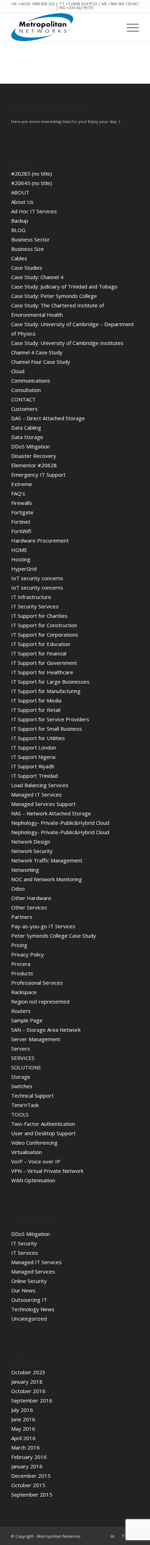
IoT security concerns (37, 578)
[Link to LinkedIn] (112, 1536)
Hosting (20, 559)
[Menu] (129, 27)
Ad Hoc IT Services (34, 211)
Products (22, 973)
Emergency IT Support (38, 474)
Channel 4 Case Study (36, 352)
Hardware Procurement (40, 540)
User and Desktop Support (43, 1133)
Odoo (18, 888)
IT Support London (33, 747)
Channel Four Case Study (40, 361)
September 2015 (31, 1494)
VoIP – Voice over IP (35, 1161)
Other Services (29, 907)
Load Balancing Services (39, 785)
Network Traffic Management (46, 860)
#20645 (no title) (31, 182)
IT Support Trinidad (34, 775)
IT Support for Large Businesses (50, 681)
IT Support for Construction (44, 625)
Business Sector (30, 239)
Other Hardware (31, 897)
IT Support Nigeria (33, 756)
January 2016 (27, 1466)
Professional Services (37, 982)
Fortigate (22, 512)
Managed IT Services (36, 794)
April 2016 (23, 1438)
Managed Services (33, 1271)
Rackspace (24, 992)
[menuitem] (129, 27)
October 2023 (28, 1372)
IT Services (24, 1252)
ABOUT (20, 192)
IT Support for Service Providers (50, 719)
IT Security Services (35, 606)
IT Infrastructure (31, 596)
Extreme (21, 484)
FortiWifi (21, 531)
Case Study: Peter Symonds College (54, 295)
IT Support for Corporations (44, 634)
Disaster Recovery (33, 455)
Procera (20, 963)
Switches (21, 1086)
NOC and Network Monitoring (46, 879)
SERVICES (23, 1057)
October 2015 (28, 1485)
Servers (20, 1048)
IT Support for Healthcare (42, 672)
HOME (19, 549)
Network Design (30, 841)
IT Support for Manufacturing (46, 690)
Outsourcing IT (29, 1299)
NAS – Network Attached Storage (51, 813)
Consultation (26, 389)
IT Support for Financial (38, 653)
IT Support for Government (44, 662)
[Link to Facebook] (123, 1536)
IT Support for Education (40, 643)
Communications (30, 380)
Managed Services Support (43, 803)
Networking (25, 869)
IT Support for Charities (39, 615)
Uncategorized (29, 1318)
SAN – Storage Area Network (46, 1029)
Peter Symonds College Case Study (53, 935)
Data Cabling (26, 427)
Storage (20, 1076)
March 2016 (25, 1447)
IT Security (24, 1243)
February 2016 (29, 1456)
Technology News (32, 1309)
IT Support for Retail (35, 709)
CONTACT (23, 399)
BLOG (18, 229)
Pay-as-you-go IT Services (43, 926)
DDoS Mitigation (30, 446)
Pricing (19, 944)
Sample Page (27, 1020)
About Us (22, 201)
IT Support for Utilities (38, 738)
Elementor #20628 (34, 465)
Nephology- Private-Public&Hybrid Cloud (60, 822)
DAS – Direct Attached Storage (48, 418)
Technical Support (32, 1095)
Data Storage (27, 436)
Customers (24, 408)
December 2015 (31, 1475)
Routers (21, 1010)
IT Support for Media (36, 700)
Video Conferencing (34, 1142)
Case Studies (26, 267)
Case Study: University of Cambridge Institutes (67, 342)
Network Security (32, 850)
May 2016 (23, 1428)
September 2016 (31, 1400)
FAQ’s (18, 493)
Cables (19, 258)
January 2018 (27, 1381)
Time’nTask (25, 1104)
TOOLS (20, 1114)
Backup (19, 220)
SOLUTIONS (26, 1067)
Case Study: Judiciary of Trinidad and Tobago (64, 286)
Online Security (29, 1280)
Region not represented (40, 1001)
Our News (23, 1290)
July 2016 (22, 1409)
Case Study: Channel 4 (37, 277)
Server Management (35, 1039)
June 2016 (23, 1419)
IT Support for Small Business (46, 728)
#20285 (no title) (31, 173)
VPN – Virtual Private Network (47, 1170)
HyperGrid (24, 568)
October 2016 (28, 1391)
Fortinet (20, 521)
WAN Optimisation (33, 1180)
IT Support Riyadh (32, 766)
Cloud (17, 371)
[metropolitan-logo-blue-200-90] (62, 27)
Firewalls (21, 502)
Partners (21, 916)
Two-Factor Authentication (43, 1123)
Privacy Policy (27, 954)
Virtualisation (26, 1151)
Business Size (27, 248)
